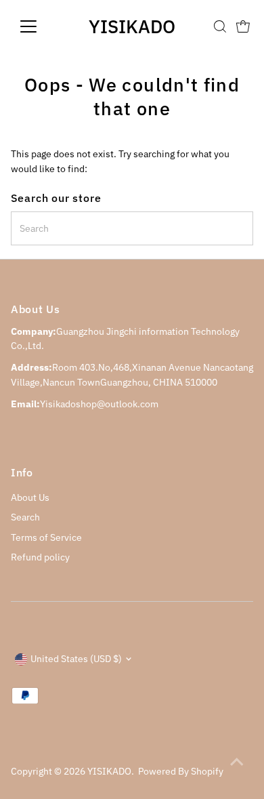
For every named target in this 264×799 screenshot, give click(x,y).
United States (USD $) (76, 659)
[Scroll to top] (236, 761)
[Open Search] (220, 26)
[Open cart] (243, 26)
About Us (30, 497)
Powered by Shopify (180, 771)
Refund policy (40, 557)
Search (25, 517)
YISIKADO (132, 26)
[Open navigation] (39, 26)
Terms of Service (46, 537)
